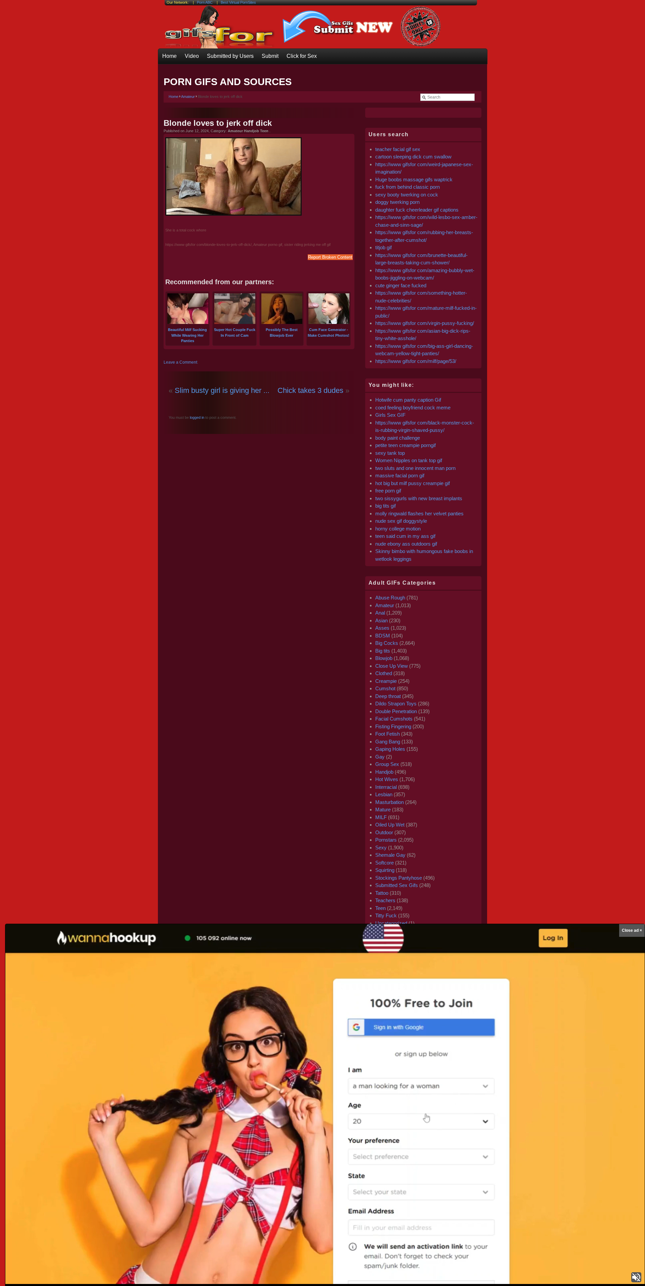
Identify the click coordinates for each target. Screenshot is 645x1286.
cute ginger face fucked (400, 285)
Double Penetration (396, 711)
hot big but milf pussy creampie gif (412, 483)
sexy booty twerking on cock (407, 194)
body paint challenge (397, 438)
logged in (196, 417)
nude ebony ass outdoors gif (406, 544)
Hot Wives (386, 779)
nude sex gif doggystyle (401, 521)
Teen (380, 908)
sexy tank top (390, 453)
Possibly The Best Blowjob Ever (282, 332)
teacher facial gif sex (397, 149)
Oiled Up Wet (389, 825)
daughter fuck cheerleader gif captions (417, 210)
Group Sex (387, 764)
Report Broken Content (330, 257)
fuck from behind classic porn (407, 187)
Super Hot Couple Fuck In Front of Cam (234, 332)
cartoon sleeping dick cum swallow (413, 156)
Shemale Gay (390, 855)
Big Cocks (386, 643)
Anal (380, 613)
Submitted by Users (230, 56)
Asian (381, 620)
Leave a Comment (180, 362)
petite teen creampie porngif (405, 445)
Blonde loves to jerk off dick (218, 122)
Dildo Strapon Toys (396, 703)
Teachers (385, 900)
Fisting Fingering (393, 726)
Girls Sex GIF (390, 415)
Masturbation (389, 802)
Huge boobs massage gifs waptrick (414, 179)
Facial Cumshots (394, 719)
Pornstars (386, 840)
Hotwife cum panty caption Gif (408, 400)
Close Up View (391, 666)
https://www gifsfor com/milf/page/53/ (415, 361)
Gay (380, 757)
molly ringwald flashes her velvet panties (419, 513)
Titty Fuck (386, 915)
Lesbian (383, 794)
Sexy (381, 847)
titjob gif (383, 247)
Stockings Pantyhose (398, 878)
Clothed (383, 673)
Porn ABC (205, 2)
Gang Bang (387, 741)
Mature (383, 809)
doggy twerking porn (397, 202)
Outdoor (384, 832)
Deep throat (388, 696)
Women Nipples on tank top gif (408, 460)
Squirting (384, 870)
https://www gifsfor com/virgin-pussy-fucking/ (424, 323)
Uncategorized (391, 923)
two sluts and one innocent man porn (415, 468)
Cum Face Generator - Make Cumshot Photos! (328, 332)
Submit (270, 56)
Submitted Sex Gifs (396, 885)
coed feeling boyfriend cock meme (412, 407)
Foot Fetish (387, 734)
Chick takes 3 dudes (310, 390)
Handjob (384, 772)
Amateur (188, 97)
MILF (381, 817)
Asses (382, 628)
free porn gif (388, 490)
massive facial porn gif (399, 475)
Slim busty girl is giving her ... (222, 390)
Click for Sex (302, 56)
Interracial (386, 787)
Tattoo (381, 893)
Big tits (382, 651)
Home (169, 56)
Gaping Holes (390, 749)
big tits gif (385, 506)
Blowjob (383, 658)
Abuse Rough (390, 597)
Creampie (386, 681)
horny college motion (398, 528)
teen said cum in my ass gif (405, 536)
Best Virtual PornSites (238, 2)
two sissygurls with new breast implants (418, 498)
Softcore (384, 863)
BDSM (382, 635)
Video (192, 56)
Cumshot (385, 688)
